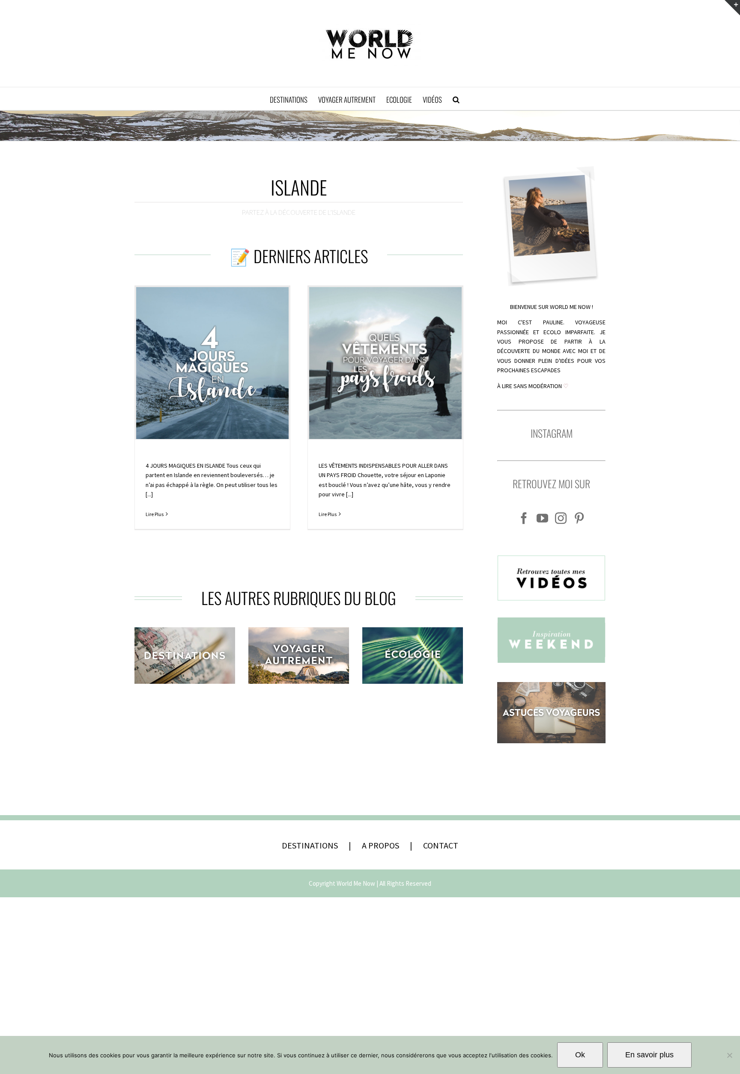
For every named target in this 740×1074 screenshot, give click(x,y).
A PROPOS (380, 845)
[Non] (729, 1055)
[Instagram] (561, 518)
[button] (456, 98)
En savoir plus (649, 1054)
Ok (580, 1054)
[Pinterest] (579, 518)
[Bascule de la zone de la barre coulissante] (732, 7)
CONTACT (440, 845)
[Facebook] (524, 518)
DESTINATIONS (310, 845)
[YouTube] (542, 518)
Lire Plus (155, 514)
